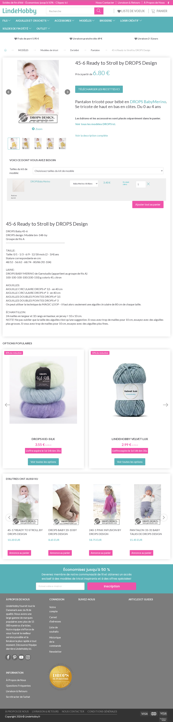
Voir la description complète (91, 135)
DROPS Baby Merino (40, 181)
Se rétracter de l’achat (18, 696)
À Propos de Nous (154, 2)
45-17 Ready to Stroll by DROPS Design (25, 531)
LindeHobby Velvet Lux (130, 439)
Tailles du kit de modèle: (18, 170)
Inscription (112, 586)
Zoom (38, 128)
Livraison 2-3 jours (148, 38)
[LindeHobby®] (19, 10)
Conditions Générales (102, 711)
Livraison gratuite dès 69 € (88, 38)
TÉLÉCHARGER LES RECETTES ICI (99, 89)
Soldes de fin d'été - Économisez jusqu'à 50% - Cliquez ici (35, 2)
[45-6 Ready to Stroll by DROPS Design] (38, 92)
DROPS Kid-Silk (43, 439)
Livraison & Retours (129, 2)
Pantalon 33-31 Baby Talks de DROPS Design (146, 531)
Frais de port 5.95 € (28, 38)
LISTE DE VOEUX (133, 11)
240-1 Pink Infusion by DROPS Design (105, 531)
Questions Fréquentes (18, 685)
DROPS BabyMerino (148, 101)
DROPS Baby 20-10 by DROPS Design (62, 531)
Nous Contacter (105, 2)
